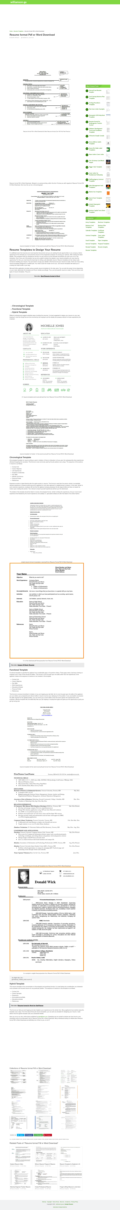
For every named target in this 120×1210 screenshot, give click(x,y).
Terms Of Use (56, 1201)
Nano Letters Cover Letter (96, 154)
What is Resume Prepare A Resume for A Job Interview (50, 1164)
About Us (62, 1201)
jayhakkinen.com (43, 1016)
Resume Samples (103, 247)
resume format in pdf (17, 1139)
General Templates (91, 244)
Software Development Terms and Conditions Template (95, 130)
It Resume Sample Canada (96, 136)
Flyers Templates (103, 240)
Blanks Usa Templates (95, 192)
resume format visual (64, 1139)
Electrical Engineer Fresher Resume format (22, 1187)
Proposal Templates (103, 244)
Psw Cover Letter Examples (97, 109)
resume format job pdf (28, 1139)
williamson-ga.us (60, 1204)
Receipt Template (91, 247)
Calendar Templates (91, 230)
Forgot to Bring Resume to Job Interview (71, 1187)
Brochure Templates (104, 222)
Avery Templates (90, 222)
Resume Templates (15, 37)
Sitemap (44, 1201)
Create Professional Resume (43, 1187)
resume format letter (39, 1139)
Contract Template (91, 235)
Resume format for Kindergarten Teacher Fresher (95, 123)
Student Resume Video (16, 1164)
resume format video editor (51, 1139)
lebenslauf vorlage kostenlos (60, 1207)
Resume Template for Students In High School (73, 1164)
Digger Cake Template (95, 167)
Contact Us (67, 1201)
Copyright (49, 1201)
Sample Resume (69, 1204)
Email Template (90, 240)
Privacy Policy (74, 1201)
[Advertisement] (60, 18)
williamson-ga (18, 2)
